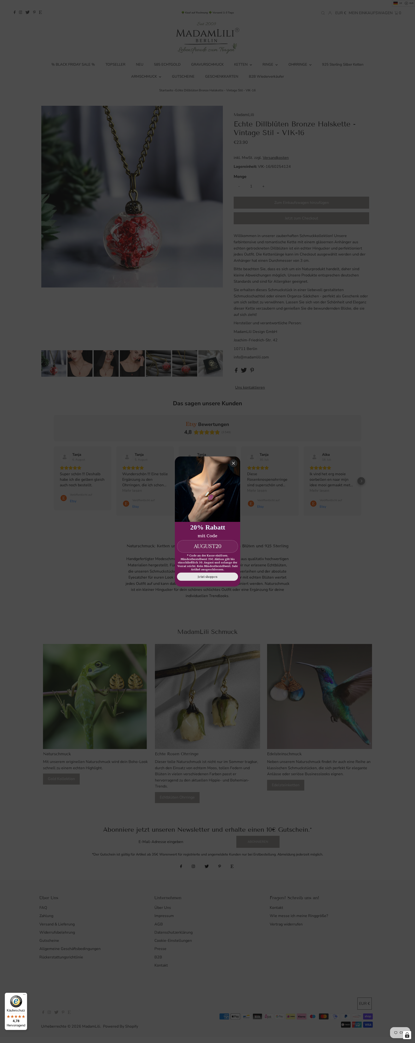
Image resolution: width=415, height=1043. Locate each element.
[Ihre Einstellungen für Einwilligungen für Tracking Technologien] (407, 1035)
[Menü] (24, 996)
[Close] (233, 463)
